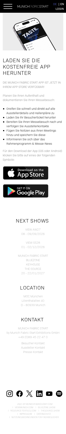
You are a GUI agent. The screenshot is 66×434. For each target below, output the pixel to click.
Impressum (26, 413)
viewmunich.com (24, 407)
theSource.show (50, 410)
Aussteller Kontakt (33, 347)
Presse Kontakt (33, 352)
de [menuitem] (55, 4)
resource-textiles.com (23, 410)
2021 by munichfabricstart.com (34, 404)
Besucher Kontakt (33, 343)
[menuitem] (54, 4)
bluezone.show (46, 407)
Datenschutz (44, 413)
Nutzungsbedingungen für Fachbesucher (35, 417)
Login (60, 9)
